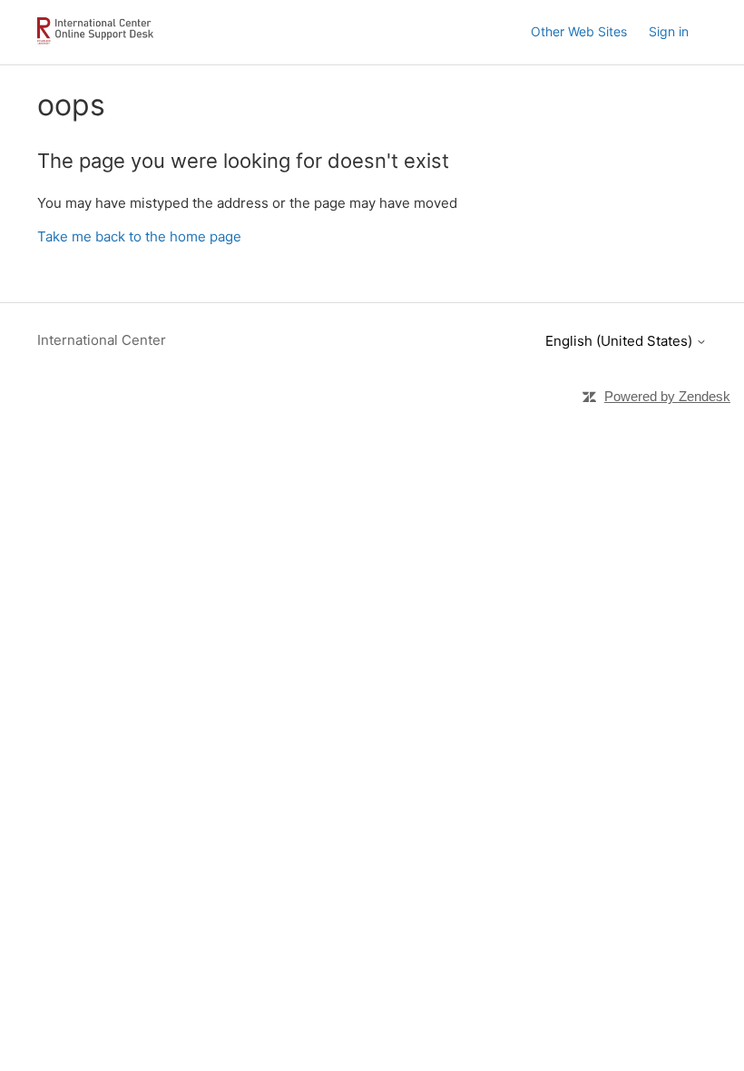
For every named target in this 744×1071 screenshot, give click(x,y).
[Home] (98, 41)
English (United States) (620, 341)
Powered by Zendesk (667, 396)
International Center (101, 340)
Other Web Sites (579, 31)
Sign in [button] (669, 31)
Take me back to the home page (139, 236)
